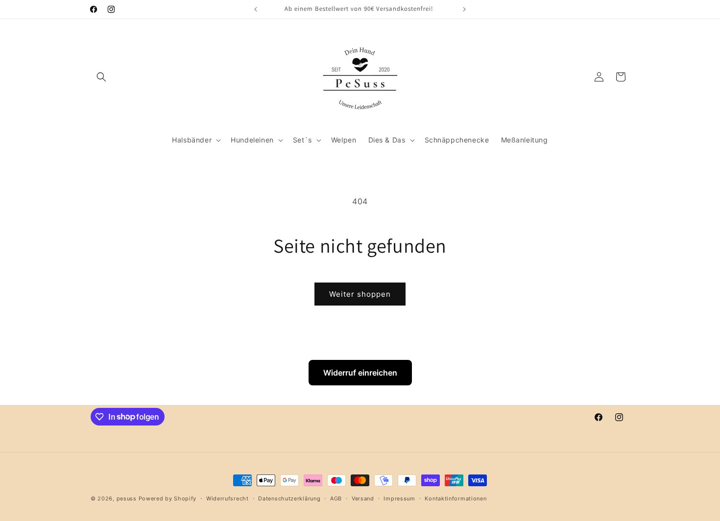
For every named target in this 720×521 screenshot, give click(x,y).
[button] (101, 77)
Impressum (399, 498)
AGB (336, 498)
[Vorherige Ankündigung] (255, 9)
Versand (363, 498)
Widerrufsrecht (227, 498)
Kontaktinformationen (455, 498)
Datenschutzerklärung (289, 498)
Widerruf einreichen (360, 373)
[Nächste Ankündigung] (464, 9)
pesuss (128, 498)
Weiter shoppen (360, 294)
